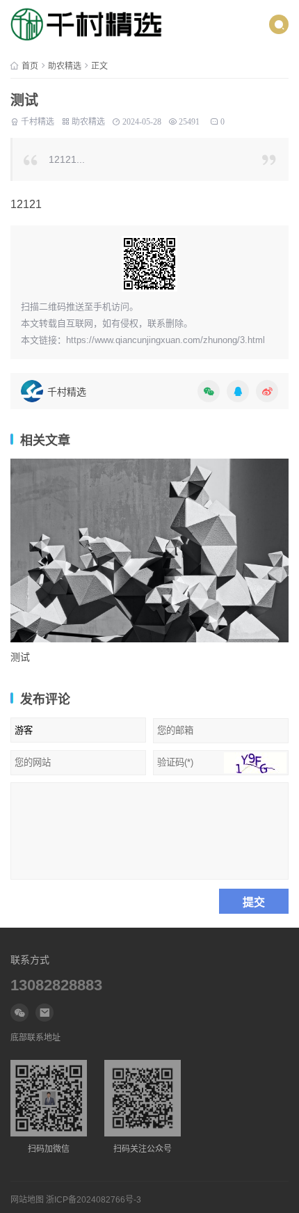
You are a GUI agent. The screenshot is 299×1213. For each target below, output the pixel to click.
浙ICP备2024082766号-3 (93, 1200)
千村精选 (37, 122)
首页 (30, 66)
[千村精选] (86, 24)
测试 (20, 657)
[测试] (149, 550)
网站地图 (27, 1200)
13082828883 (56, 985)
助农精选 (64, 66)
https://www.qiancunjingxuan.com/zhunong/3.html (165, 340)
